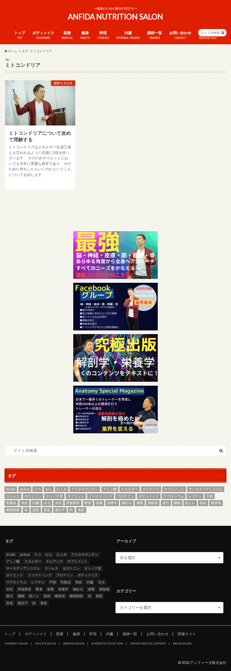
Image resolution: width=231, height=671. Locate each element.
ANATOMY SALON (16, 643)
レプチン (195, 496)
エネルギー (129, 489)
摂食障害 (73, 503)
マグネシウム (173, 496)
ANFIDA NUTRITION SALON (115, 16)
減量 (139, 503)
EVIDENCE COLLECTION (107, 643)
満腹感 (153, 503)
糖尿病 (216, 503)
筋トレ (190, 503)
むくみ (62, 489)
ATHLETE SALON (45, 643)
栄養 (99, 503)
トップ (19, 35)
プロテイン (125, 496)
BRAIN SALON (182, 643)
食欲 (81, 510)
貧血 (47, 510)
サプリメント (174, 489)
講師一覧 (154, 35)
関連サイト (187, 634)
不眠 (209, 496)
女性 (58, 503)
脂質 (35, 510)
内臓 (128, 35)
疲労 (166, 503)
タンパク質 (54, 496)
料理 (103, 35)
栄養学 (112, 503)
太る (47, 503)
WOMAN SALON (74, 643)
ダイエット (75, 496)
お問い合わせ (180, 35)
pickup (25, 489)
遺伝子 (60, 510)
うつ (37, 489)
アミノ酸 (110, 489)
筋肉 (203, 503)
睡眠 (177, 503)
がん (48, 489)
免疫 (24, 503)
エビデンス (151, 489)
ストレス (13, 496)
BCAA (10, 489)
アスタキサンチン (84, 489)
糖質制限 (13, 510)
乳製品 (11, 503)
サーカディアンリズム (206, 489)
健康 (85, 35)
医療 (67, 35)
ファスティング (100, 496)
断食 (88, 503)
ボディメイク (43, 35)
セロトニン (33, 496)
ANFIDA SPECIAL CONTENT (148, 643)
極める (127, 503)
